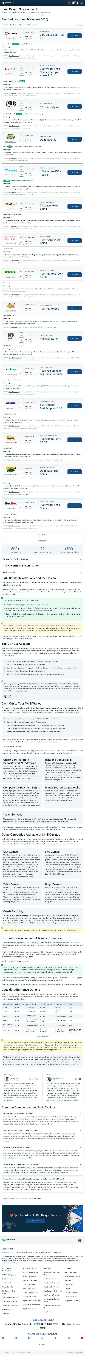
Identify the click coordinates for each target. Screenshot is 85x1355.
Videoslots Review (10, 310)
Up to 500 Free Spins (49, 472)
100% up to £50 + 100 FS (50, 173)
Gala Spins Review (10, 243)
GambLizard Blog (70, 1272)
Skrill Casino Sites (29, 1285)
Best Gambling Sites (9, 1275)
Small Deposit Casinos (10, 1301)
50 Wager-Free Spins (49, 207)
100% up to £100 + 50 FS (51, 275)
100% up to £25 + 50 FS (50, 440)
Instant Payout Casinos (10, 1297)
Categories (43, 541)
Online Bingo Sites (8, 1287)
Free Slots (5, 1314)
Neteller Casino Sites (30, 1280)
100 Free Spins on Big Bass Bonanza (51, 372)
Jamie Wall (11, 12)
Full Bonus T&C (23, 160)
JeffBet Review (10, 277)
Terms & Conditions (16, 1352)
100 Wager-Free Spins (50, 241)
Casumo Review (11, 408)
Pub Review (10, 109)
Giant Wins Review (10, 141)
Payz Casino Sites (29, 1309)
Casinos (12, 1198)
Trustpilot (42, 1345)
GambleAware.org (14, 56)
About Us (68, 1280)
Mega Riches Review (11, 442)
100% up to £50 (49, 308)
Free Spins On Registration (53, 1291)
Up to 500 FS (48, 139)
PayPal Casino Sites (30, 1276)
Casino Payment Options (24, 1198)
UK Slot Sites (6, 1309)
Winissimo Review (10, 175)
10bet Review (11, 341)
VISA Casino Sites (29, 1289)
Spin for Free (36, 1221)
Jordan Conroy (44, 12)
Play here (74, 36)
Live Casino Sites (8, 1283)
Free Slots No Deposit (51, 1287)
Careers (67, 1289)
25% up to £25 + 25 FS (52, 36)
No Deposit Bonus (50, 1279)
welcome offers (63, 772)
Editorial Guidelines (71, 1293)
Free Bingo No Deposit (51, 1283)
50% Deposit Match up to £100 (51, 406)
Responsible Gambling (72, 1301)
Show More (41, 535)
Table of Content (9, 572)
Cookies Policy (27, 1352)
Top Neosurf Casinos (30, 1297)
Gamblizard (5, 1198)
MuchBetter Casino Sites (31, 1305)
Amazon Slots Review (10, 474)
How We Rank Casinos (73, 1276)
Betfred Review (10, 74)
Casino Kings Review (11, 374)
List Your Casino (70, 1297)
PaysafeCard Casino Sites (32, 1301)
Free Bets (47, 1312)
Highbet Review (10, 209)
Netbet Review (11, 508)
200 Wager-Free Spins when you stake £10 (50, 72)
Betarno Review (10, 38)
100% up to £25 (49, 339)
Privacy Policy (6, 1352)
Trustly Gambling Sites (30, 1293)
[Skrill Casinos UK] (80, 1240)
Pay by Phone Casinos (30, 1272)
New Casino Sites (8, 1279)
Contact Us (69, 1285)
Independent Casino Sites (10, 1305)
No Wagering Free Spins (52, 1295)
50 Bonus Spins (49, 107)
